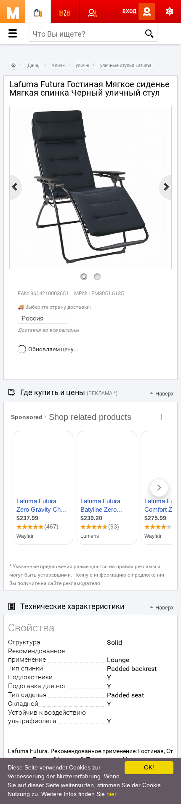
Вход (129, 11)
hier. (112, 794)
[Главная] (13, 65)
